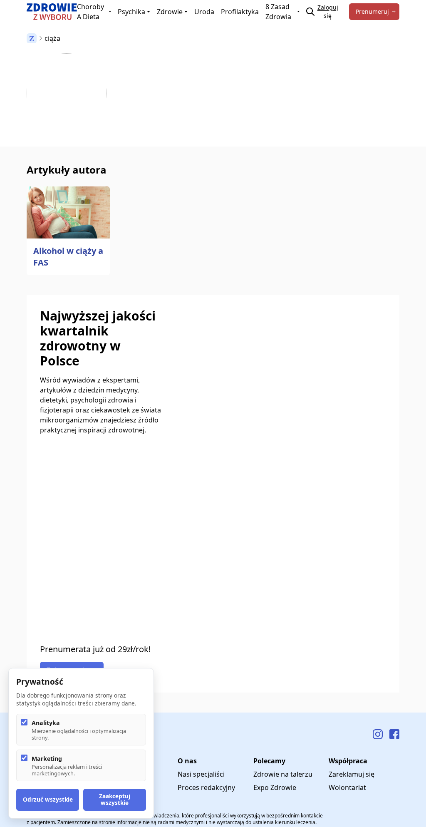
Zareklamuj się (351, 774)
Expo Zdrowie (274, 787)
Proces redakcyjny (206, 787)
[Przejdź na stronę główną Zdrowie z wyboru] (52, 11)
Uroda (204, 11)
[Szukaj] (310, 11)
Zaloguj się (327, 11)
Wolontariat (347, 787)
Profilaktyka (240, 11)
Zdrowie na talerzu (282, 774)
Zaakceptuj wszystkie (114, 799)
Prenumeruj (372, 11)
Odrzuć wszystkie (48, 799)
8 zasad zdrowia (278, 11)
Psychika (131, 11)
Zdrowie (170, 11)
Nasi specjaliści (201, 774)
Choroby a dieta (90, 11)
